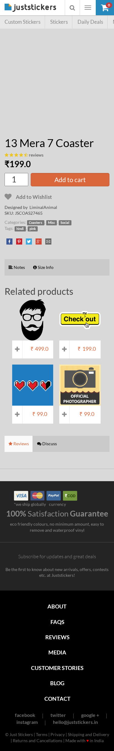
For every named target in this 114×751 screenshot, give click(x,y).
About (57, 606)
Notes (19, 267)
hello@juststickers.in (75, 722)
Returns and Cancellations (37, 740)
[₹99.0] (32, 402)
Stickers (59, 22)
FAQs (57, 622)
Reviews (57, 637)
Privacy (57, 734)
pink (32, 229)
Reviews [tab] (20, 443)
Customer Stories (57, 668)
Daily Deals (90, 22)
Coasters (35, 222)
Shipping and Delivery (88, 734)
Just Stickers (30, 8)
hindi (20, 229)
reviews (36, 154)
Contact (57, 698)
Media (57, 652)
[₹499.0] (32, 337)
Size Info (45, 267)
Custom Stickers (22, 22)
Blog (57, 683)
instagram (27, 722)
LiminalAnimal (43, 207)
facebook (25, 715)
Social (64, 222)
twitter (58, 715)
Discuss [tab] (49, 443)
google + (90, 715)
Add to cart (70, 179)
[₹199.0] (79, 337)
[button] (105, 7)
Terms (41, 734)
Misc (51, 222)
